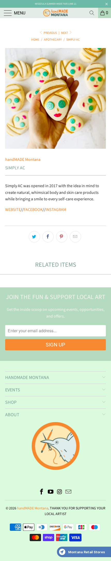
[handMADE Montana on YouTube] (51, 492)
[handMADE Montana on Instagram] (60, 492)
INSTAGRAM (56, 209)
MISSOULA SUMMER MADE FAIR (51, 4)
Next (64, 33)
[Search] (92, 13)
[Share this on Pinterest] (61, 236)
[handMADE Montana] (55, 13)
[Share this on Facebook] (48, 236)
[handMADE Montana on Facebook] (42, 492)
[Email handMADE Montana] (69, 492)
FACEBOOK (33, 209)
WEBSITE (13, 209)
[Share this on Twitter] (34, 236)
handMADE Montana (23, 159)
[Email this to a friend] (75, 236)
